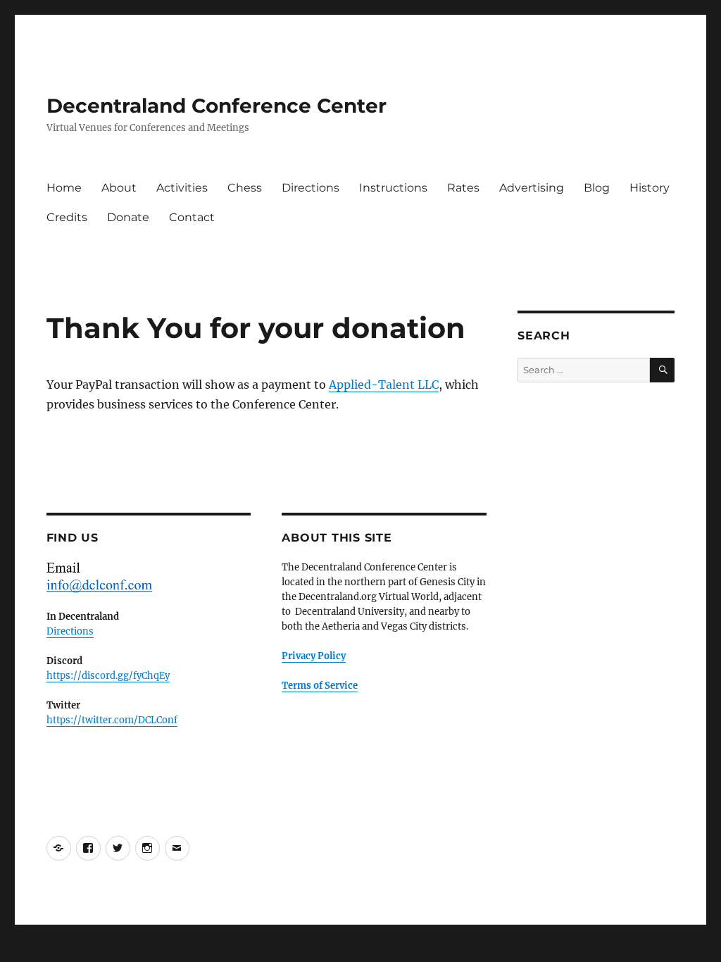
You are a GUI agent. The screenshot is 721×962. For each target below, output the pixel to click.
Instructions (393, 187)
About (119, 187)
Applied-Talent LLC (384, 384)
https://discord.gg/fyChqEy (108, 676)
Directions (310, 187)
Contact (192, 217)
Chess (244, 187)
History (649, 187)
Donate (128, 217)
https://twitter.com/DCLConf (111, 720)
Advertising (531, 187)
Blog (597, 187)
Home (64, 187)
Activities (182, 187)
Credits (66, 217)
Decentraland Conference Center (216, 106)
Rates (463, 187)
